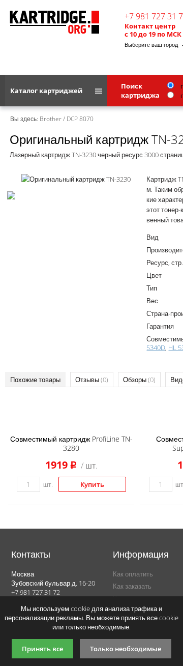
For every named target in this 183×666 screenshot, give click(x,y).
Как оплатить (133, 573)
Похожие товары (35, 379)
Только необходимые (125, 648)
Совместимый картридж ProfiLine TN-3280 (71, 443)
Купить (92, 484)
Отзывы (91, 379)
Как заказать (132, 586)
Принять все (42, 648)
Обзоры (139, 379)
